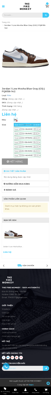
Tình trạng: (7, 106)
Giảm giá (5, 313)
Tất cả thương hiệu (5, 392)
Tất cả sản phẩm (8, 316)
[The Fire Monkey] (25, 6)
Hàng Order (36, 392)
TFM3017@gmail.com (17, 297)
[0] (47, 6)
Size (4, 125)
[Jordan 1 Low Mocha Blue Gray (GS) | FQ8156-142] (13, 234)
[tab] (25, 171)
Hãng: (4, 99)
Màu (4, 120)
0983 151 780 (15, 294)
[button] (25, 171)
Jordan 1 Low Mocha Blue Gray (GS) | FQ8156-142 (21, 247)
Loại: (4, 95)
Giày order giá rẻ (9, 324)
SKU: (4, 102)
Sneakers (6, 309)
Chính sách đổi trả (9, 332)
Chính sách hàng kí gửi (11, 336)
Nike (9, 95)
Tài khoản (25, 392)
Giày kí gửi (6, 320)
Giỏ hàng (46, 392)
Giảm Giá (15, 392)
